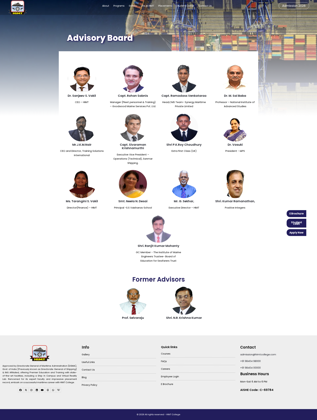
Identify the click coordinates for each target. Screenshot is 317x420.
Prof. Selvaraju (133, 318)
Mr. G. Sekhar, (184, 201)
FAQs (164, 361)
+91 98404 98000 (250, 361)
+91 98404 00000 (250, 367)
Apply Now (296, 232)
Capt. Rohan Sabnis (133, 96)
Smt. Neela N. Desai (132, 201)
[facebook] (20, 390)
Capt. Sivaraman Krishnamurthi (133, 146)
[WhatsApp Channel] (53, 390)
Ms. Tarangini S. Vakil (82, 201)
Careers (165, 369)
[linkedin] (36, 390)
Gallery (133, 5)
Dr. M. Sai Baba (235, 96)
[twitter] (25, 390)
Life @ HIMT (147, 5)
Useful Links (88, 362)
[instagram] (31, 390)
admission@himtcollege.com (258, 354)
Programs (118, 5)
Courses (165, 353)
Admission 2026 (294, 6)
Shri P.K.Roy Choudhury (184, 145)
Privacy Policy (89, 385)
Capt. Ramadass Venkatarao (184, 96)
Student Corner (185, 5)
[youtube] (42, 390)
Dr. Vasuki (235, 145)
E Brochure (296, 213)
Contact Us (205, 5)
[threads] (47, 390)
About (105, 5)
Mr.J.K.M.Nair (81, 145)
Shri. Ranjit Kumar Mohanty (158, 246)
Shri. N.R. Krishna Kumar (184, 318)
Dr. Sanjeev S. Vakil (82, 96)
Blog (84, 377)
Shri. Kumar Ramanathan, (235, 201)
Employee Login (170, 376)
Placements (165, 5)
